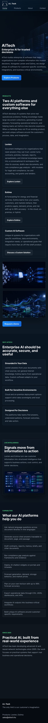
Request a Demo (12, 324)
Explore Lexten (13, 181)
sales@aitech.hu (9, 717)
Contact (43, 8)
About (30, 8)
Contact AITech (18, 686)
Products (17, 8)
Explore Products (11, 78)
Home (4, 8)
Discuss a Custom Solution (18, 252)
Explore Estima (13, 220)
